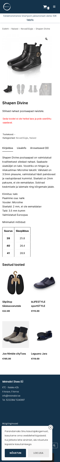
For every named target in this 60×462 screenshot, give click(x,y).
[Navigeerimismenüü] (54, 6)
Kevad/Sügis (27, 28)
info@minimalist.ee (11, 395)
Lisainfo (21, 147)
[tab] (7, 148)
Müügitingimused (10, 423)
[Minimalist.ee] (7, 6)
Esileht (5, 28)
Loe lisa (38, 453)
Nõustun (15, 453)
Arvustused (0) (39, 147)
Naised (14, 28)
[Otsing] (54, 445)
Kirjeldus (7, 147)
